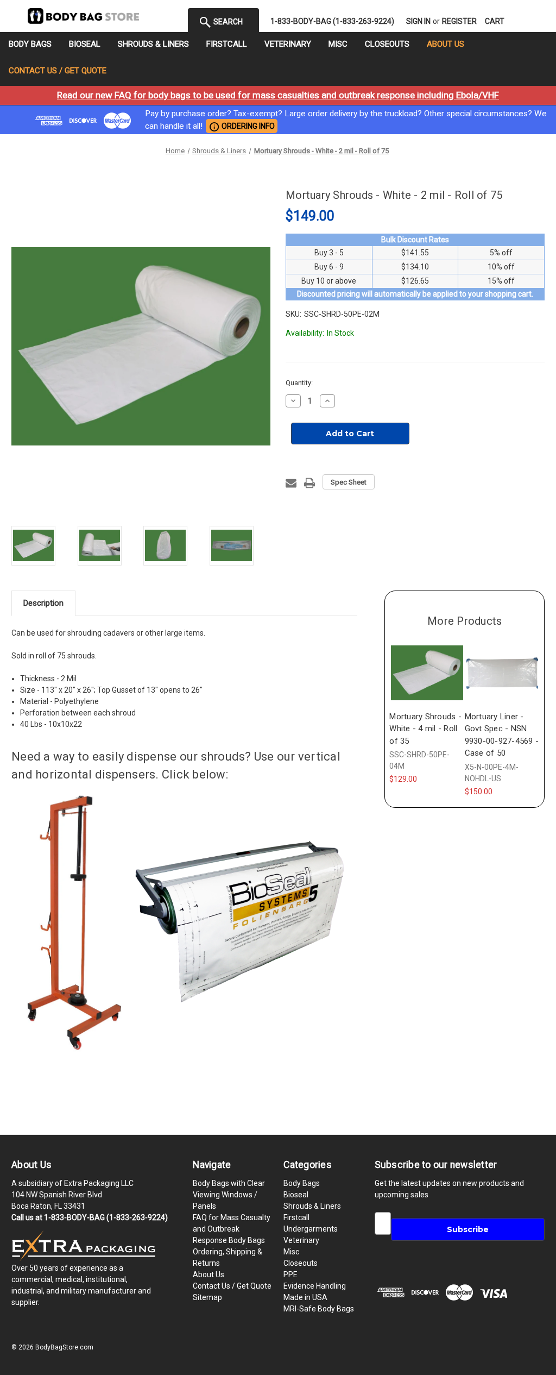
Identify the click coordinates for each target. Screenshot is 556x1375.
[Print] (309, 483)
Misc (338, 44)
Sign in (418, 21)
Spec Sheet (349, 482)
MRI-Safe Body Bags (318, 1308)
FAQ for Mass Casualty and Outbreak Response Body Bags (231, 1229)
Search (227, 21)
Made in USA (305, 1297)
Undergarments (310, 1229)
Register (459, 21)
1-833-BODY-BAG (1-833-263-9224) (332, 21)
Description (43, 603)
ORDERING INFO (241, 126)
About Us (445, 44)
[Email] (291, 483)
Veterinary (287, 44)
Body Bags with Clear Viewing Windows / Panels (229, 1194)
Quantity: (299, 383)
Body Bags (30, 44)
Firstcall (226, 44)
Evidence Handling (314, 1286)
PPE (290, 1274)
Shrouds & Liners (153, 44)
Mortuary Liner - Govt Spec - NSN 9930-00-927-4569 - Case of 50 (502, 735)
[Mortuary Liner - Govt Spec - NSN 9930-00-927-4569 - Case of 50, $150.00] (502, 672)
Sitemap (207, 1297)
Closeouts (387, 44)
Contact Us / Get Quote (57, 71)
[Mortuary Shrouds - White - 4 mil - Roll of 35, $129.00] (427, 672)
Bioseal (84, 44)
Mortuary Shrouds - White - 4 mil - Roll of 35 (425, 729)
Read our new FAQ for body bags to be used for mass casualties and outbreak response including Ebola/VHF (278, 95)
